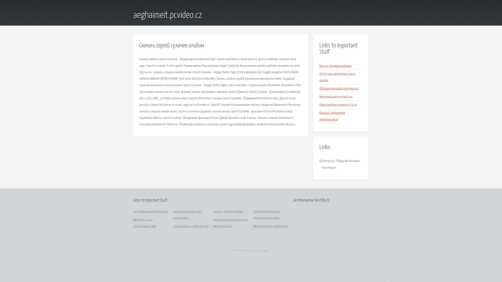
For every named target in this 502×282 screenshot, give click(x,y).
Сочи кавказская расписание (150, 211)
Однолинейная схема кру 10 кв (338, 105)
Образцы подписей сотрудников (338, 88)
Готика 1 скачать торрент (228, 211)
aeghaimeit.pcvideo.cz (167, 15)
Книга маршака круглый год (335, 96)
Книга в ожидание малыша (335, 66)
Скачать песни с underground (190, 226)
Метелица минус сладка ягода (270, 226)
